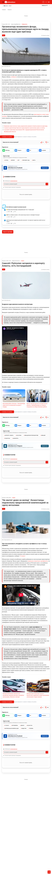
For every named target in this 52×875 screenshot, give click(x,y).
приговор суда (26, 160)
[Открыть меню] (3, 2)
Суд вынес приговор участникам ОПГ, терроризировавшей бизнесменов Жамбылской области (24, 130)
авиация (43, 435)
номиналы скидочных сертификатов (38, 561)
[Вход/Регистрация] (46, 2)
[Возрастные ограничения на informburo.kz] (43, 2)
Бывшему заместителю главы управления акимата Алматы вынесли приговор (25, 126)
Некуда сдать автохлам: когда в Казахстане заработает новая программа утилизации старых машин (38, 695)
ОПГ (19, 160)
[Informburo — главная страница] (10, 2)
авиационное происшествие (31, 435)
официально (24, 24)
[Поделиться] (49, 872)
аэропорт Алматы (9, 435)
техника (31, 728)
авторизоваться (13, 180)
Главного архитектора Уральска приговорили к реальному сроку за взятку (24, 128)
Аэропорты (15, 438)
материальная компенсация (12, 728)
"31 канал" (22, 556)
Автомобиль (15, 725)
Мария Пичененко (16, 260)
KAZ (49, 2)
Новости (9, 9)
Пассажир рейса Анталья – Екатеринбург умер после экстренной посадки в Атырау (14, 405)
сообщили (13, 77)
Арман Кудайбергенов (15, 24)
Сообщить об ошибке (7, 136)
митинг (13, 160)
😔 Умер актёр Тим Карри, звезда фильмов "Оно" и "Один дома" (20, 209)
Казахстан (29, 725)
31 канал (7, 725)
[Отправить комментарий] (47, 184)
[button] (46, 5)
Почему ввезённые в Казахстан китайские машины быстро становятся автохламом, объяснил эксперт (13, 695)
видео (23, 260)
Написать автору (45, 35)
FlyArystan (7, 438)
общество (24, 728)
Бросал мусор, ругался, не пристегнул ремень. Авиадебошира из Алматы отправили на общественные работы (37, 405)
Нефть (34, 160)
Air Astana (18, 435)
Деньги (22, 725)
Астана (6, 160)
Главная (4, 9)
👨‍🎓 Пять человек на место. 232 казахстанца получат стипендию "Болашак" (23, 214)
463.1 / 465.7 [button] (8, 5)
